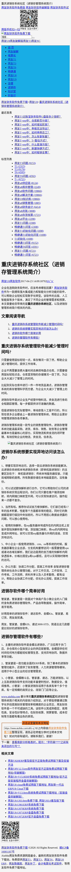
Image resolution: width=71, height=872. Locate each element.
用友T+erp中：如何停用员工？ (32, 132)
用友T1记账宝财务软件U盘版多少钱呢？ (38, 116)
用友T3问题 (25, 163)
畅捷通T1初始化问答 (30, 234)
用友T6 (12, 67)
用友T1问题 (25, 223)
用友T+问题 (25, 250)
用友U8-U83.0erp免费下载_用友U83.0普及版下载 (36, 800)
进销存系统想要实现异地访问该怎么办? (35, 328)
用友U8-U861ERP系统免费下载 (26, 804)
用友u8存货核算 (28, 215)
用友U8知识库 (27, 199)
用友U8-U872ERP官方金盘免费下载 (28, 816)
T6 (20, 172)
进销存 (12, 87)
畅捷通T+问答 (26, 254)
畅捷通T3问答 (26, 242)
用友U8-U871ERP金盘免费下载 (26, 812)
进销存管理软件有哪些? (25, 337)
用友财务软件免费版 (13, 7)
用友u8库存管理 (28, 187)
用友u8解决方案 (28, 195)
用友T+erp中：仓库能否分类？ (32, 120)
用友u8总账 (25, 211)
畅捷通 (12, 71)
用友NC (35, 41)
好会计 (12, 95)
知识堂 (12, 91)
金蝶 (10, 83)
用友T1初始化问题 (29, 230)
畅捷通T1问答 (26, 227)
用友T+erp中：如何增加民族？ (32, 124)
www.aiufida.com (10, 696)
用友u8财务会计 (28, 207)
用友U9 (12, 79)
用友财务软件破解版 (38, 7)
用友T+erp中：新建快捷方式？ (32, 148)
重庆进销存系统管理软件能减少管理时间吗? (37, 324)
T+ (20, 179)
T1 (20, 166)
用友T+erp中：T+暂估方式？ (31, 140)
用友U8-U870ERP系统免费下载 (26, 808)
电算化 (12, 55)
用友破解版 (16, 41)
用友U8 (5, 41)
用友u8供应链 (26, 183)
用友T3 (27, 41)
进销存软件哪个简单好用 (26, 333)
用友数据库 (15, 863)
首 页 (11, 47)
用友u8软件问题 (28, 191)
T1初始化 (24, 238)
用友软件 (15, 281)
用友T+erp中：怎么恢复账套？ (32, 136)
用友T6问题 (25, 176)
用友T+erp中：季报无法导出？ (32, 128)
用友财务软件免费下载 (14, 102)
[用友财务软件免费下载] (15, 33)
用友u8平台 (25, 219)
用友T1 (12, 59)
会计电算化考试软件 (50, 863)
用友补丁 (30, 863)
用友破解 (13, 51)
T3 (20, 169)
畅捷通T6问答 (26, 246)
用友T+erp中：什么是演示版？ (32, 144)
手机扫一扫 (13, 29)
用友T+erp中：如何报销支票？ (32, 152)
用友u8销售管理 (28, 203)
